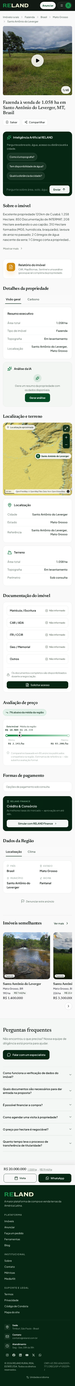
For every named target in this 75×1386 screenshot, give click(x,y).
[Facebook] (14, 1355)
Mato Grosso (60, 17)
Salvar (13, 122)
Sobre (8, 1260)
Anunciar (47, 5)
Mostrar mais (11, 248)
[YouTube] (27, 1355)
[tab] (13, 299)
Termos (8, 1294)
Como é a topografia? (22, 156)
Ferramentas (12, 1239)
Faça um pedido (13, 1233)
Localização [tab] (14, 851)
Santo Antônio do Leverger (22, 21)
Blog (7, 1245)
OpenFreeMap (22, 491)
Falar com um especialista (29, 1054)
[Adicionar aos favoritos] (45, 937)
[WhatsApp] (40, 1355)
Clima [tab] (31, 851)
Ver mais (59, 923)
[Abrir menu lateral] (64, 5)
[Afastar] (66, 444)
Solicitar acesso (40, 685)
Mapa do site (12, 1312)
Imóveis (9, 1221)
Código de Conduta (16, 1306)
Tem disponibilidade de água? (27, 166)
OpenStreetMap (58, 491)
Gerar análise (37, 397)
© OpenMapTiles (35, 491)
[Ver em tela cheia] (66, 428)
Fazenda (30, 17)
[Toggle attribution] (68, 491)
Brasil (44, 17)
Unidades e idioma (39, 1377)
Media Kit (9, 1278)
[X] (33, 1355)
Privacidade (11, 1300)
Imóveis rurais (11, 17)
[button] (37, 60)
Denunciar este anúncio (40, 901)
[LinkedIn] (20, 1355)
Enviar (57, 189)
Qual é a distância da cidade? (26, 175)
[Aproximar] (66, 437)
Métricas (9, 1272)
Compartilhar (37, 122)
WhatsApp (57, 1178)
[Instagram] (7, 1355)
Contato (9, 1266)
